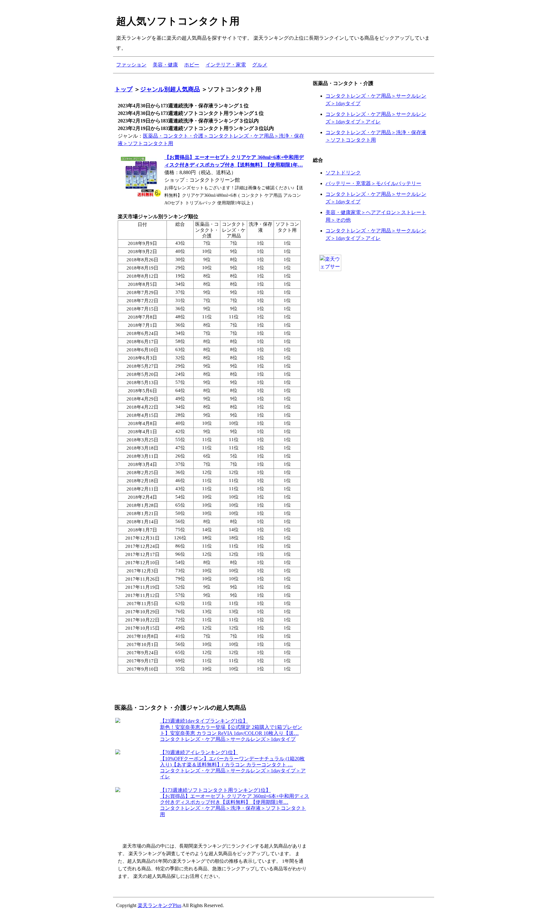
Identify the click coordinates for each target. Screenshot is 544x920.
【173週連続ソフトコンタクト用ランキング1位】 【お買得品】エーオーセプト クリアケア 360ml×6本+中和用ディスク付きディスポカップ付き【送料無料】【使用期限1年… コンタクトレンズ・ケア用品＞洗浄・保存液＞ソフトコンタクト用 (234, 802)
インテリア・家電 (226, 64)
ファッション (131, 64)
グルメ (259, 64)
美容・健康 (165, 64)
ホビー (191, 64)
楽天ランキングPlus (159, 905)
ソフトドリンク (343, 172)
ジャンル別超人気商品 (170, 89)
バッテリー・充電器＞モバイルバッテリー (373, 183)
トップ (124, 89)
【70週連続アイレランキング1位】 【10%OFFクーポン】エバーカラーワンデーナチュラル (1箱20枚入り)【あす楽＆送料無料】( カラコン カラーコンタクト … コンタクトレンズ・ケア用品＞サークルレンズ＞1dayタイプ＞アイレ (233, 764)
